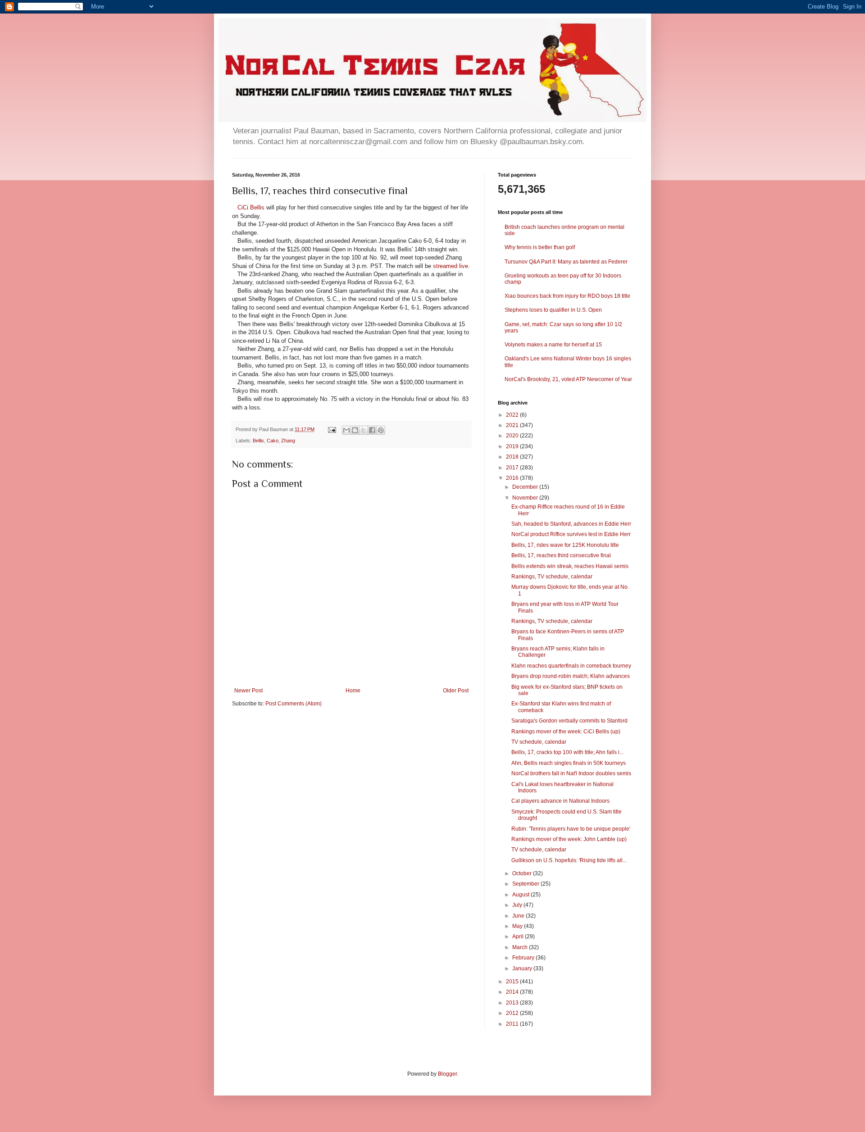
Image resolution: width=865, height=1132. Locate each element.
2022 (513, 415)
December (525, 487)
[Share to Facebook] (372, 430)
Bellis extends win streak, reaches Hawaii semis (569, 566)
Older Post (456, 690)
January (522, 968)
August (521, 894)
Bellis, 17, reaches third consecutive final (561, 555)
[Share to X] (363, 430)
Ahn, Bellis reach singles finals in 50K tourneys (568, 763)
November (525, 498)
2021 (513, 425)
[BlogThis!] (355, 430)
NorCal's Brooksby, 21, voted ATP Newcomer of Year (568, 379)
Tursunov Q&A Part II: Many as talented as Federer (566, 262)
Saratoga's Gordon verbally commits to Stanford (569, 721)
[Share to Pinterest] (380, 430)
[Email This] (346, 430)
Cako (272, 440)
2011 (513, 1024)
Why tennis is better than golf (540, 247)
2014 (513, 992)
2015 (513, 981)
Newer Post (248, 690)
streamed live (450, 266)
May (518, 926)
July (518, 905)
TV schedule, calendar (538, 742)
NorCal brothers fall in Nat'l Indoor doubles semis (571, 773)
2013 (513, 1003)
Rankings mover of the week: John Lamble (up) (569, 839)
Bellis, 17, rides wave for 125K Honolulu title (565, 545)
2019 (513, 446)
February (524, 958)
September (526, 884)
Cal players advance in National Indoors (560, 801)
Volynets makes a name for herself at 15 (553, 344)
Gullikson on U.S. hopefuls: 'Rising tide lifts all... (569, 860)
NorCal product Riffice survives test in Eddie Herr (571, 534)
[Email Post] (331, 429)
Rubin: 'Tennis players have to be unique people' (570, 829)
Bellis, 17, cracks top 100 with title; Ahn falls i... (567, 752)
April (518, 936)
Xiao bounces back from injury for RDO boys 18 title (567, 296)
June (519, 916)
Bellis (258, 440)
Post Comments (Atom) (293, 703)
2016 (513, 478)
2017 (513, 467)
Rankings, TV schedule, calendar (551, 576)
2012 (513, 1013)
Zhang (288, 440)
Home (353, 690)
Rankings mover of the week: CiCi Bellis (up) (565, 731)
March (520, 947)
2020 (513, 435)
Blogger (447, 1074)
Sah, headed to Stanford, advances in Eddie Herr (571, 524)
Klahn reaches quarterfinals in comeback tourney (571, 666)
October (522, 873)
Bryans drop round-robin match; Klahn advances (570, 676)
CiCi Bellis (250, 207)
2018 (513, 457)
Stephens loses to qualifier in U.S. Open (553, 310)
